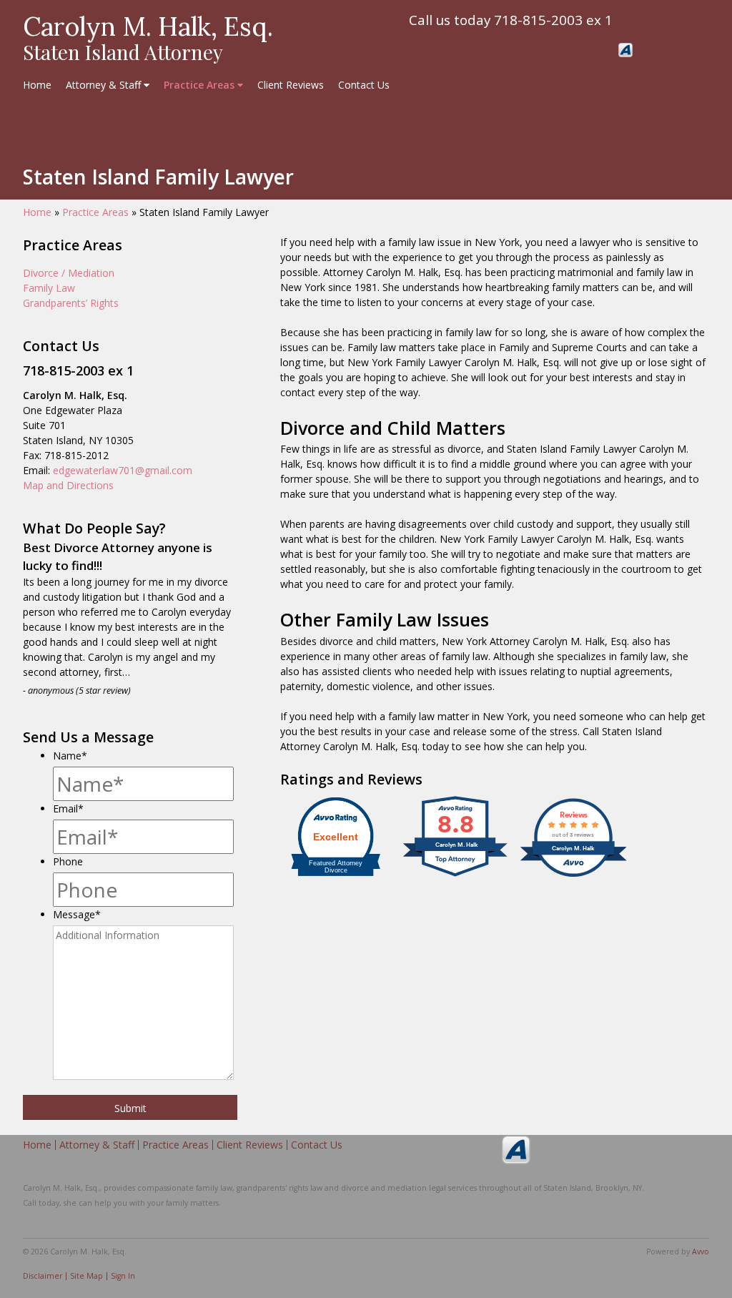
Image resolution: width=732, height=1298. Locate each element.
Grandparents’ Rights (71, 303)
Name (70, 755)
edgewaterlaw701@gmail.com (122, 470)
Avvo (625, 50)
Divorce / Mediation (68, 273)
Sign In (123, 1276)
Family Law (49, 288)
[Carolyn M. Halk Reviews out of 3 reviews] (573, 876)
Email (68, 808)
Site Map (86, 1276)
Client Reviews (290, 85)
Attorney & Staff (105, 85)
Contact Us (364, 85)
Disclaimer (42, 1276)
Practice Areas (200, 85)
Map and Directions (68, 485)
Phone (68, 861)
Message (77, 914)
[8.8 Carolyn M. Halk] (456, 876)
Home (37, 85)
